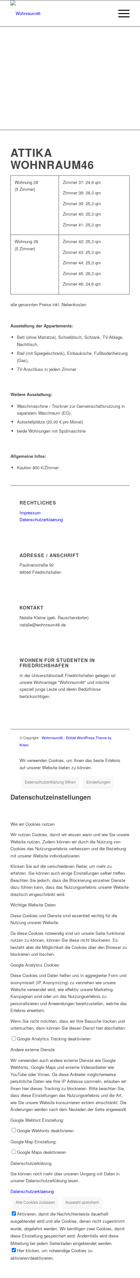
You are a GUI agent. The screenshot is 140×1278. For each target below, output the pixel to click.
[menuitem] (105, 13)
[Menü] (121, 13)
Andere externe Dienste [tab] (32, 1049)
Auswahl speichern (82, 1202)
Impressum (30, 512)
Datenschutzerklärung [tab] (30, 1163)
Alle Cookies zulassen (35, 1202)
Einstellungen (98, 782)
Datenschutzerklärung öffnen (50, 782)
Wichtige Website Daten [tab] (33, 905)
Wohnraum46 (52, 737)
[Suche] (105, 13)
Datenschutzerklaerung (41, 519)
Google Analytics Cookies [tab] (34, 965)
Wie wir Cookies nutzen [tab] (32, 824)
